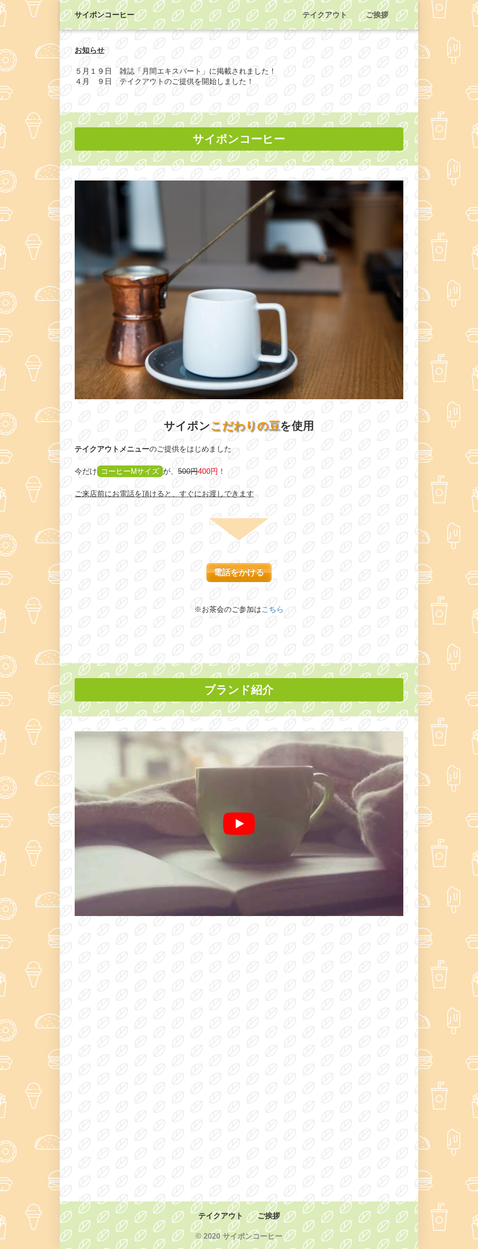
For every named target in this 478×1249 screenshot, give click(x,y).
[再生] (239, 823)
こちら (272, 609)
